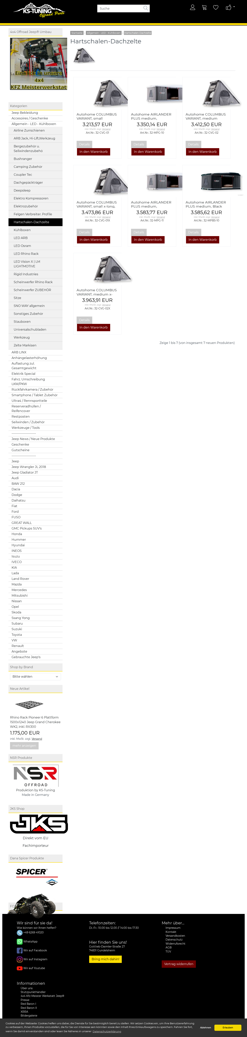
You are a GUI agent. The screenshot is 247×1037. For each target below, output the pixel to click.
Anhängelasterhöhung (29, 358)
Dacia (16, 489)
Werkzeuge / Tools (26, 428)
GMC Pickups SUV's (27, 528)
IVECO (17, 562)
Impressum (173, 927)
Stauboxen (22, 321)
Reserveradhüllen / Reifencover (26, 408)
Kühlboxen (22, 230)
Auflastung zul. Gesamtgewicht (24, 366)
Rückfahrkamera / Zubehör (32, 389)
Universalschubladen (30, 329)
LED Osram (22, 246)
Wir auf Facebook (35, 950)
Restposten (21, 416)
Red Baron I (28, 1003)
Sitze (17, 298)
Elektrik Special (23, 374)
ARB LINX (19, 352)
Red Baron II (29, 1007)
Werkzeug (22, 337)
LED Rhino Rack (26, 254)
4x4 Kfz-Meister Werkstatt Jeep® (42, 995)
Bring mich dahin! (105, 959)
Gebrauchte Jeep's (26, 657)
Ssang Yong (21, 618)
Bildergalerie (29, 1015)
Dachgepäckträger (28, 182)
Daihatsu (18, 500)
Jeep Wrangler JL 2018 (29, 467)
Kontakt (171, 931)
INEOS (17, 551)
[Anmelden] (192, 7)
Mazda (17, 584)
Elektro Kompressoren (31, 198)
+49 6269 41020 (33, 932)
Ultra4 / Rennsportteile (29, 401)
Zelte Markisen (25, 345)
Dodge (17, 495)
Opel (15, 607)
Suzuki (17, 629)
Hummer (19, 539)
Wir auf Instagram (35, 959)
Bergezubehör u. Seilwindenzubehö (28, 148)
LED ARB (21, 238)
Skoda (16, 612)
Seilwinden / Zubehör (28, 422)
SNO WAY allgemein (29, 306)
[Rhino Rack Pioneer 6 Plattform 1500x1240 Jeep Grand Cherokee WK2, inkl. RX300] (29, 705)
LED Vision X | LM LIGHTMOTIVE (27, 264)
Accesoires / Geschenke (30, 118)
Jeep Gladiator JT (25, 472)
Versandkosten (175, 935)
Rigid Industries (26, 274)
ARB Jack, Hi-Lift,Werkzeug (34, 138)
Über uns (27, 988)
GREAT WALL (22, 523)
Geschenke (20, 444)
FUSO (16, 517)
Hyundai (18, 545)
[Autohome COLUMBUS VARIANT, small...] (97, 93)
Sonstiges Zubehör (28, 314)
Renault (18, 646)
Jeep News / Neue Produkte (33, 439)
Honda (17, 534)
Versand (37, 738)
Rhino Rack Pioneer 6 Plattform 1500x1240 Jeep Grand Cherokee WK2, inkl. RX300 (35, 722)
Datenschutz (174, 939)
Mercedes (19, 590)
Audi (15, 478)
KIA (14, 567)
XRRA (24, 1011)
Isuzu (16, 556)
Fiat (14, 506)
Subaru (17, 623)
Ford (15, 511)
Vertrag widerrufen (178, 964)
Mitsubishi (20, 595)
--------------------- (24, 433)
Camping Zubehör (28, 167)
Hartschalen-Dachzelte (31, 222)
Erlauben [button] (228, 1027)
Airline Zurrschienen (29, 130)
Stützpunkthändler (33, 992)
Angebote (19, 651)
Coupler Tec (23, 174)
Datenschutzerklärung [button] (107, 1031)
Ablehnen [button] (205, 1027)
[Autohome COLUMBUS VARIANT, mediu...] (206, 93)
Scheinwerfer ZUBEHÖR (32, 290)
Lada (15, 573)
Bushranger (23, 159)
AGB (169, 947)
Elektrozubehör (26, 206)
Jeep (15, 461)
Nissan (17, 601)
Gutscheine (21, 450)
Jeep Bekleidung (25, 113)
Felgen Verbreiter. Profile (33, 214)
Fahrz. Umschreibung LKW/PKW (28, 381)
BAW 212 (18, 484)
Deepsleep (22, 190)
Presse (25, 1000)
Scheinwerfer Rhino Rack (33, 282)
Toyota (17, 635)
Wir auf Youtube (34, 967)
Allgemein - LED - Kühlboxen (34, 124)
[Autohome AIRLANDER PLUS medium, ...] (152, 93)
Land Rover (20, 579)
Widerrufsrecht (175, 943)
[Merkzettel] (216, 7)
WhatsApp (30, 941)
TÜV (168, 951)
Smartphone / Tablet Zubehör (35, 395)
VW (14, 640)
